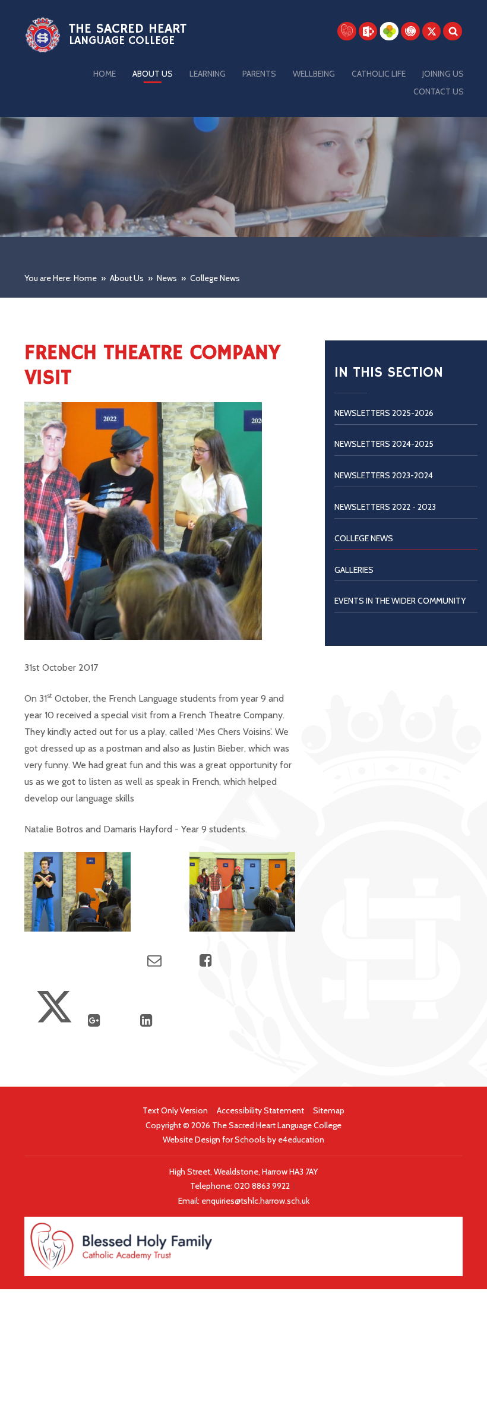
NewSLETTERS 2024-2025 (384, 443)
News (167, 278)
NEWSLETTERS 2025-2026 (384, 413)
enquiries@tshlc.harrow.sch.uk (255, 1200)
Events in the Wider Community (400, 600)
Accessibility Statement (260, 1110)
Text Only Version (175, 1110)
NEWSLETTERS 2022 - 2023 (385, 506)
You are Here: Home (60, 278)
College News (215, 278)
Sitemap (328, 1110)
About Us (127, 278)
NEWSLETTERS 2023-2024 (383, 475)
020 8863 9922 (263, 1186)
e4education (301, 1139)
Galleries (354, 569)
